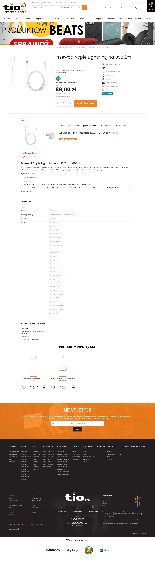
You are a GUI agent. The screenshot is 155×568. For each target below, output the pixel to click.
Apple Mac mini (47, 461)
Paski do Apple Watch (63, 474)
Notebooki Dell (76, 459)
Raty (33, 505)
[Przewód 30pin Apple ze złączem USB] (34, 363)
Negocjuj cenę (110, 75)
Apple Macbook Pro (48, 454)
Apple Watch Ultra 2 (62, 461)
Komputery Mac (41, 19)
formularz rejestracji (74, 418)
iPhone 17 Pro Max (26, 456)
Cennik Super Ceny (38, 525)
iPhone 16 (23, 474)
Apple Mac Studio (48, 464)
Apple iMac (46, 459)
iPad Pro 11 (36, 469)
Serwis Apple (59, 2)
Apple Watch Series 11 (62, 456)
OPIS (22, 118)
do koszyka (87, 103)
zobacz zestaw (67, 139)
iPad (28, 19)
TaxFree (50, 2)
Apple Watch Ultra (62, 466)
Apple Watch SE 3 (61, 451)
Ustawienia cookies (14, 515)
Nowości (95, 8)
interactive (142, 533)
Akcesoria (7, 19)
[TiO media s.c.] (77, 496)
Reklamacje (35, 510)
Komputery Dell (76, 456)
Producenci (35, 2)
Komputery (99, 19)
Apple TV (11, 459)
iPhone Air (24, 454)
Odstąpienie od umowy (15, 505)
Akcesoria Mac (13, 456)
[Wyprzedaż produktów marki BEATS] (77, 33)
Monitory (109, 451)
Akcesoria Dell (76, 454)
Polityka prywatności (37, 503)
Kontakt (67, 2)
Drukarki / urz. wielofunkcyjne (114, 454)
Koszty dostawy (36, 500)
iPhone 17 (23, 461)
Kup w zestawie (13, 500)
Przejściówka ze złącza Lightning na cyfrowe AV (63, 379)
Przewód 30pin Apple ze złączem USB (34, 379)
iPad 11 (35, 459)
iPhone (18, 19)
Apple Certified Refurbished (130, 19)
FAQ (33, 496)
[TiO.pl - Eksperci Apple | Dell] (14, 7)
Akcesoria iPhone (14, 451)
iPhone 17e (24, 451)
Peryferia (111, 19)
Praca (10, 507)
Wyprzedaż (138, 8)
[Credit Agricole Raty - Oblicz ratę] (107, 93)
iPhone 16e (24, 464)
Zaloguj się (134, 2)
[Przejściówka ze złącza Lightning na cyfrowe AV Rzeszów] (63, 363)
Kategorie (43, 2)
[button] (11, 33)
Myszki (108, 456)
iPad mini (36, 466)
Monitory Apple (47, 466)
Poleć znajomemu (111, 83)
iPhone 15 (23, 479)
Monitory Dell (75, 451)
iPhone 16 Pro (24, 469)
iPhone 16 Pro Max (26, 466)
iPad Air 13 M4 (37, 451)
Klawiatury (110, 459)
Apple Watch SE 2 (61, 469)
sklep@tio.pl (93, 511)
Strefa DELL (71, 19)
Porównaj (109, 68)
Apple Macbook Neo (48, 451)
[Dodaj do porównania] (24, 387)
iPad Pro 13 (36, 456)
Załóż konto (141, 3)
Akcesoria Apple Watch (63, 471)
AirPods (85, 454)
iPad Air (35, 461)
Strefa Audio (85, 19)
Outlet (148, 19)
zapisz (77, 429)
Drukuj (108, 79)
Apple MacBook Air (48, 456)
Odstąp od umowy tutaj (108, 506)
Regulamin (35, 507)
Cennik (13, 525)
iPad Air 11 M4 (36, 454)
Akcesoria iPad (13, 454)
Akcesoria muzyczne (88, 456)
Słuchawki (86, 459)
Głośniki (85, 461)
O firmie (11, 503)
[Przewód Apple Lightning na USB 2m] (36, 76)
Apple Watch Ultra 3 (62, 454)
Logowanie (105, 501)
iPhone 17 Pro (24, 459)
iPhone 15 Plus (25, 476)
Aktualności (12, 496)
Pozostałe (12, 461)
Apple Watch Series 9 (62, 464)
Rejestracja (105, 503)
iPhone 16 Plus (25, 471)
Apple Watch (57, 19)
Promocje (124, 8)
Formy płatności (36, 498)
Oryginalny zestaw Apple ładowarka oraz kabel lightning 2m (92, 125)
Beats (84, 451)
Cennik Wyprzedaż (24, 525)
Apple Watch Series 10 (63, 459)
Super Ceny (109, 8)
